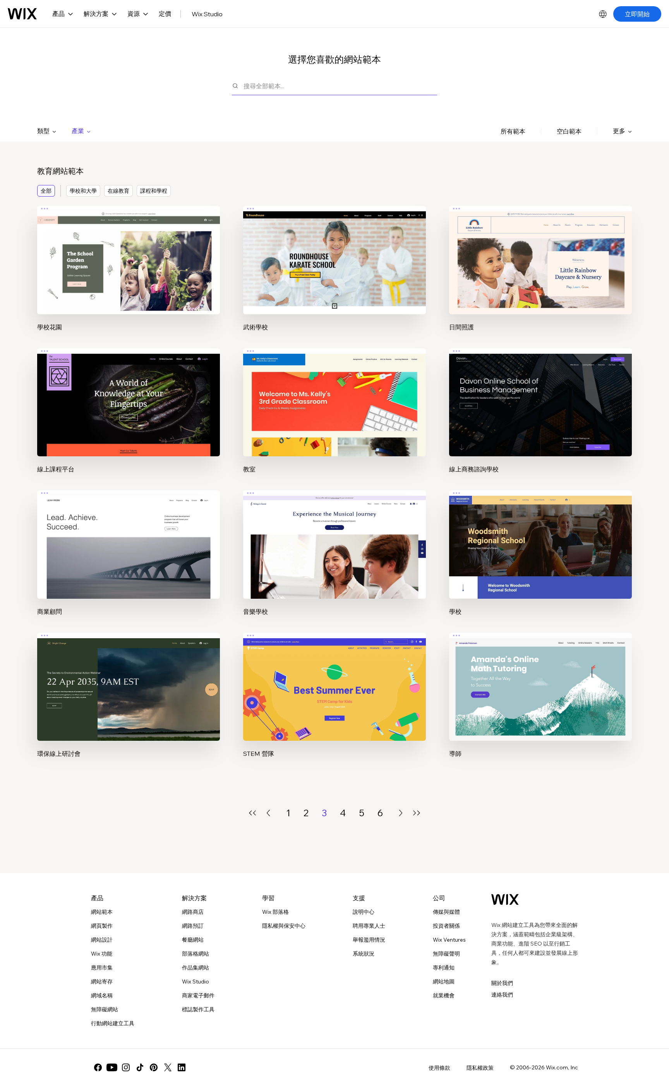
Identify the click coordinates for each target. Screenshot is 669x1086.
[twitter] (168, 1067)
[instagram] (126, 1067)
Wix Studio (207, 14)
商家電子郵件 (198, 995)
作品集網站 (195, 967)
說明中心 (363, 911)
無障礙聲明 (446, 953)
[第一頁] (252, 812)
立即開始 (637, 14)
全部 (46, 190)
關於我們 (502, 983)
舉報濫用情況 (369, 939)
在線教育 (118, 190)
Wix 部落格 (275, 911)
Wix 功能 (101, 953)
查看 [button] (128, 275)
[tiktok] (140, 1067)
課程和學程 (153, 190)
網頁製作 (102, 925)
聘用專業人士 (369, 925)
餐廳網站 (193, 939)
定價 (165, 13)
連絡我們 (502, 994)
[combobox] (340, 86)
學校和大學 (83, 190)
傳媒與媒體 (446, 911)
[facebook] (98, 1067)
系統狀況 (363, 953)
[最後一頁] (416, 812)
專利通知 (444, 967)
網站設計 (102, 939)
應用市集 (102, 967)
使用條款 (439, 1067)
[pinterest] (154, 1067)
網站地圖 (444, 981)
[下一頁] (400, 813)
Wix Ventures (449, 939)
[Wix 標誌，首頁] (22, 14)
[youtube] (112, 1067)
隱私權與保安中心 (283, 925)
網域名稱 (102, 995)
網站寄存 (102, 981)
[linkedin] (182, 1067)
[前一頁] (268, 813)
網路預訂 (193, 925)
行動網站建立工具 (112, 1023)
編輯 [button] (128, 253)
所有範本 (513, 131)
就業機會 (444, 995)
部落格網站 (195, 953)
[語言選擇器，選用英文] (603, 14)
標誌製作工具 (198, 1009)
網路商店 (193, 911)
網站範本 (102, 911)
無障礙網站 (104, 1009)
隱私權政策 (480, 1067)
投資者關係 (446, 925)
